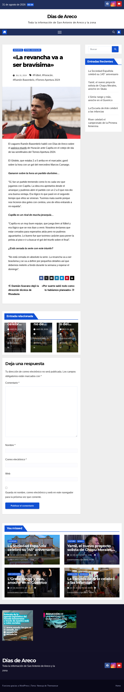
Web (7, 473)
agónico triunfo (19, 148)
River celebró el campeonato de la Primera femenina (102, 122)
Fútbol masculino (32, 50)
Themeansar (52, 686)
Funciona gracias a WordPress (16, 686)
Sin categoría (14, 574)
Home (118, 686)
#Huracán (47, 75)
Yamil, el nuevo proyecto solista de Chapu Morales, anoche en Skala (102, 85)
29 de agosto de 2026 (81, 588)
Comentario (12, 383)
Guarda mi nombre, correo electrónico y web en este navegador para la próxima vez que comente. (39, 494)
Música (81, 541)
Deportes (18, 50)
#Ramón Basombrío (23, 80)
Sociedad (12, 541)
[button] (113, 32)
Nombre (10, 445)
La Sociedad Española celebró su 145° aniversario (31, 548)
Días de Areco (62, 16)
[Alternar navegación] (59, 32)
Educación (72, 574)
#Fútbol (37, 75)
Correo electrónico (16, 459)
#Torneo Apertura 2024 (48, 80)
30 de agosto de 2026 (21, 555)
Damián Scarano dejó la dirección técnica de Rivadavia (23, 290)
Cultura (71, 541)
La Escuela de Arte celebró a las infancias (91, 581)
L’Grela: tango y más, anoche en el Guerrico (27, 581)
